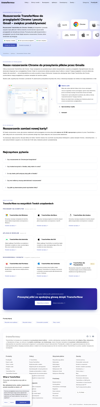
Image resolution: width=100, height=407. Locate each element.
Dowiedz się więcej (24, 45)
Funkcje (8, 369)
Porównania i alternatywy (82, 378)
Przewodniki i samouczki (82, 362)
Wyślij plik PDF (56, 366)
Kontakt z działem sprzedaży (83, 366)
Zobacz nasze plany (58, 303)
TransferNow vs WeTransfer (83, 380)
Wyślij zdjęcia (56, 364)
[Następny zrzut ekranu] (51, 99)
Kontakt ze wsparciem (81, 364)
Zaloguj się (86, 2)
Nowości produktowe (81, 375)
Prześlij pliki (94, 2)
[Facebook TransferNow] (87, 336)
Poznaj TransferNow (34, 362)
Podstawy (56, 378)
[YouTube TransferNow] (93, 336)
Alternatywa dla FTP (81, 384)
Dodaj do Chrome (10, 45)
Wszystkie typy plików (58, 360)
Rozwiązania (33, 383)
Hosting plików (56, 384)
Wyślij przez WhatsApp (58, 373)
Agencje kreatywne (34, 395)
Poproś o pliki (9, 362)
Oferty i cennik (9, 364)
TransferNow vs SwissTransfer (84, 382)
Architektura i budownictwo (36, 398)
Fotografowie (32, 389)
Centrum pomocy (80, 360)
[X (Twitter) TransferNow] (90, 336)
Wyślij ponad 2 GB (57, 369)
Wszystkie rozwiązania (35, 386)
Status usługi (79, 371)
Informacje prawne (57, 398)
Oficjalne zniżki (9, 366)
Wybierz (12, 402)
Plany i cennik (56, 322)
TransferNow (6, 53)
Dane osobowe (56, 391)
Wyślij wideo (56, 362)
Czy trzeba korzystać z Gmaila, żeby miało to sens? (24, 166)
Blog (77, 373)
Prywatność (56, 393)
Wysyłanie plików (58, 356)
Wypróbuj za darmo (43, 303)
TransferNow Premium (11, 373)
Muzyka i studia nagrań (35, 393)
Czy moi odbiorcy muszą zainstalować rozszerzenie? (24, 180)
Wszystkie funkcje (27, 322)
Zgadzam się (23, 402)
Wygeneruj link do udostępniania (37, 366)
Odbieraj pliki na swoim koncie (36, 375)
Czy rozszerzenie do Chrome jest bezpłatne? (21, 159)
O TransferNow (33, 360)
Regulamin (55, 389)
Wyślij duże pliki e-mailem (35, 364)
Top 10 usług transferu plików (83, 387)
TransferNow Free (10, 371)
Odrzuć (6, 402)
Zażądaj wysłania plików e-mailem (37, 371)
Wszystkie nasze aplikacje (11, 322)
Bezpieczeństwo (57, 382)
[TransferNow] (8, 2)
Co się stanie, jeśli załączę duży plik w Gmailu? (22, 173)
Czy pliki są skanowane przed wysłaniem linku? (22, 187)
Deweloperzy (79, 369)
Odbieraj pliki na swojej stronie (37, 378)
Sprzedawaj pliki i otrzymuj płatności (38, 369)
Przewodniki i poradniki (42, 322)
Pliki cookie (55, 395)
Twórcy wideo (32, 391)
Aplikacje (13, 53)
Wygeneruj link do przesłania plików (38, 373)
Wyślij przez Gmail (57, 371)
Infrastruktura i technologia (59, 386)
